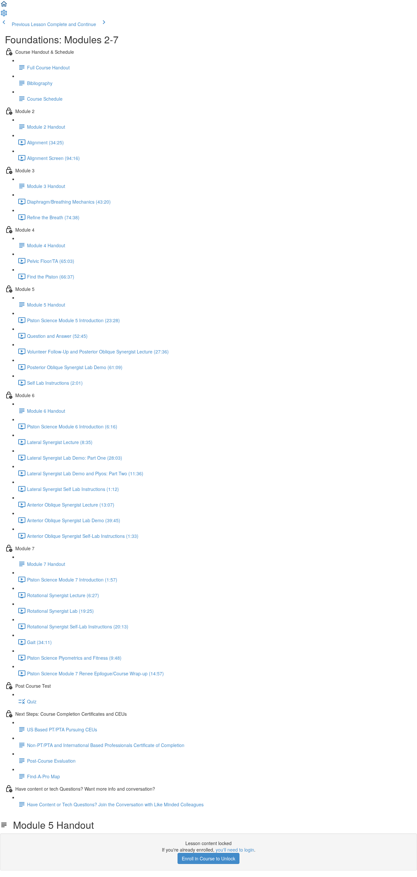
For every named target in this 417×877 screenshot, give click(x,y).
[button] (4, 6)
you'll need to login (235, 849)
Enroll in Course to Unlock (208, 858)
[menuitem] (4, 15)
